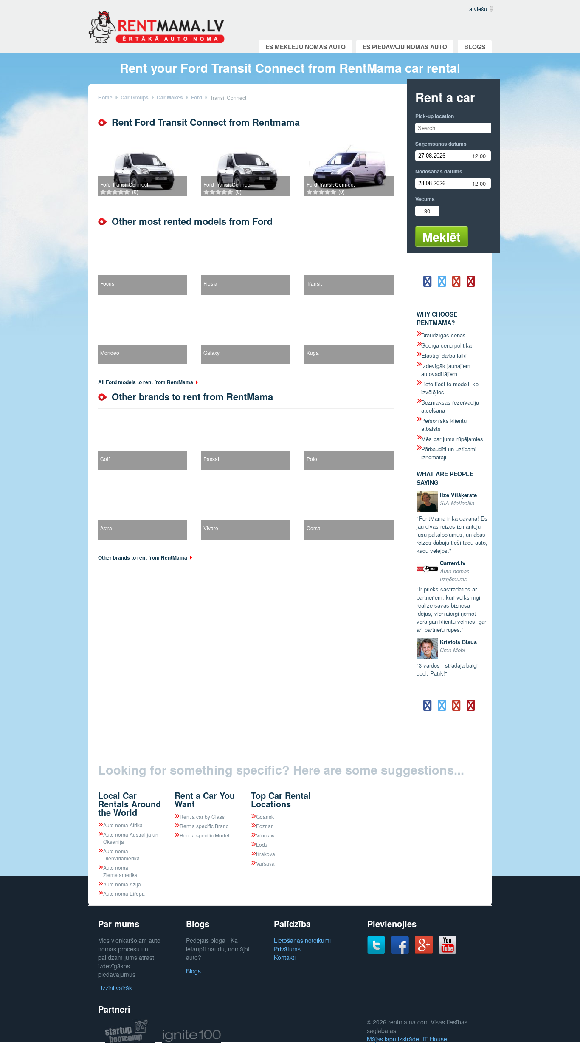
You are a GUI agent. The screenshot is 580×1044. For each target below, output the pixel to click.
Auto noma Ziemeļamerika (120, 871)
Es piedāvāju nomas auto (405, 46)
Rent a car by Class (202, 816)
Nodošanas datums (438, 171)
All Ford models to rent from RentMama (145, 382)
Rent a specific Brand (204, 825)
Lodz (261, 844)
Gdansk (265, 816)
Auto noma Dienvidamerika (121, 854)
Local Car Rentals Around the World (129, 803)
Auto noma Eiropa (124, 893)
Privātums (287, 949)
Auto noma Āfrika (123, 825)
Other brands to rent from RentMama (142, 557)
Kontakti (285, 957)
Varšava (265, 863)
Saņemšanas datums (441, 143)
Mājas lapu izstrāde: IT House (407, 1039)
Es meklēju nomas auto (305, 46)
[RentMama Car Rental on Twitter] (376, 952)
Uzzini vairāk (115, 988)
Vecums (425, 199)
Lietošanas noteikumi (302, 940)
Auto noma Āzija (122, 884)
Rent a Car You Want (205, 799)
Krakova (265, 853)
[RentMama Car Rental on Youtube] (447, 952)
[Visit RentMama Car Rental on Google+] (424, 951)
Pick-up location (434, 116)
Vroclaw (265, 835)
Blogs (474, 46)
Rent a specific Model (204, 835)
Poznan (265, 825)
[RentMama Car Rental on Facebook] (400, 952)
